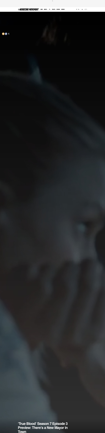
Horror (63, 9)
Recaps (53, 9)
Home (41, 9)
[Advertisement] (52, 4)
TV (49, 9)
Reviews (58, 9)
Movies (45, 9)
